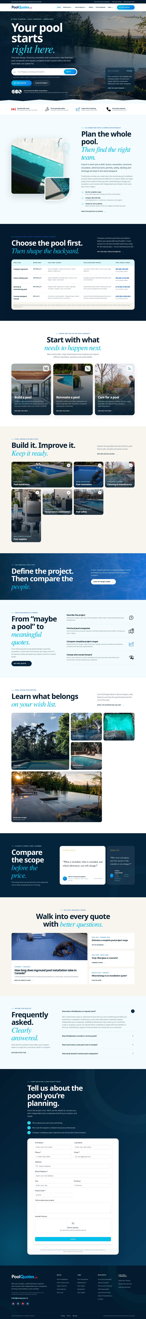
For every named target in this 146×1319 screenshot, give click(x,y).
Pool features (61, 1289)
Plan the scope (97, 980)
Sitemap (75, 1316)
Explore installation (107, 454)
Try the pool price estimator (110, 251)
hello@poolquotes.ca (19, 1298)
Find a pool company (105, 1286)
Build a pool (67, 7)
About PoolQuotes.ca (105, 1296)
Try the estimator (99, 945)
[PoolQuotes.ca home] (21, 7)
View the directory (124, 1287)
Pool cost (60, 1292)
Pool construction (63, 1283)
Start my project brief (103, 582)
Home (59, 7)
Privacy (63, 1316)
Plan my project (41, 83)
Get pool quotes (126, 7)
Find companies (100, 7)
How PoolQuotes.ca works (93, 211)
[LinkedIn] (27, 1304)
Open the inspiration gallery (110, 705)
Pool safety (81, 1292)
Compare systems (98, 962)
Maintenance (81, 1283)
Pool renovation (82, 1279)
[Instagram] (13, 1304)
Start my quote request (117, 88)
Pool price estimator (105, 1279)
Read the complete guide (24, 980)
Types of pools (62, 1286)
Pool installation (62, 1279)
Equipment (81, 1289)
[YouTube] (23, 1304)
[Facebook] (18, 1304)
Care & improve (80, 7)
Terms (68, 1316)
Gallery (91, 7)
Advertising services (129, 1)
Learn (110, 7)
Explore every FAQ (20, 1052)
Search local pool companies (102, 1)
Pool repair (81, 1286)
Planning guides (103, 1289)
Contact (100, 1299)
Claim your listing (116, 1)
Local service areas (104, 1292)
